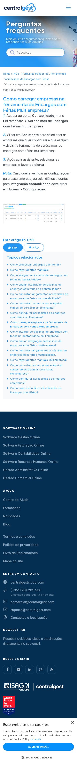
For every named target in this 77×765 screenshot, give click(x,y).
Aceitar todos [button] (38, 746)
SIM (14, 247)
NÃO (35, 247)
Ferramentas (58, 73)
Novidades (11, 516)
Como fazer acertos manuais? (29, 269)
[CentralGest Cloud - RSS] (51, 669)
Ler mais (36, 739)
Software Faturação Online (23, 445)
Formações (11, 508)
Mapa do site (13, 561)
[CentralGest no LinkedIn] (29, 669)
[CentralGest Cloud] (20, 7)
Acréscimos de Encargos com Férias (27, 79)
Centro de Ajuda (16, 500)
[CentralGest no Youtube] (18, 669)
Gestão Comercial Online (22, 478)
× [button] (72, 722)
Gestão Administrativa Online (25, 470)
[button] (38, 757)
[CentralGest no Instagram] (40, 669)
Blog (6, 524)
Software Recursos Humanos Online (30, 462)
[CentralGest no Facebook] (7, 669)
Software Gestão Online (21, 437)
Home (6, 73)
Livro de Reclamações (20, 553)
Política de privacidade (21, 545)
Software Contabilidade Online (27, 453)
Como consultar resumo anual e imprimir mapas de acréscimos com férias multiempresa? (36, 369)
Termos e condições (19, 536)
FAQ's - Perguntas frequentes (30, 73)
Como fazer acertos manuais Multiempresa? (38, 359)
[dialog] (38, 741)
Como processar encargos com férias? (35, 264)
